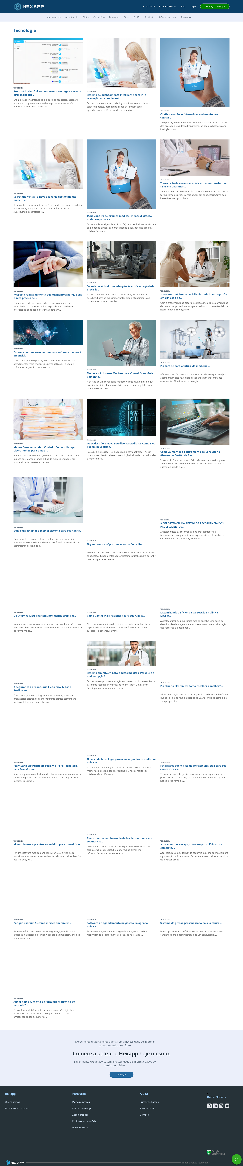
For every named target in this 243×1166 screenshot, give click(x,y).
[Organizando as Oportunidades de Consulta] (121, 507)
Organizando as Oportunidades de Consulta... (115, 544)
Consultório (99, 17)
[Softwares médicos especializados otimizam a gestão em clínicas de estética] (195, 264)
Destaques (114, 17)
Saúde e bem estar (167, 17)
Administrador (80, 1114)
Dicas (126, 17)
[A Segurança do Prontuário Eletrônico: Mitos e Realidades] (48, 660)
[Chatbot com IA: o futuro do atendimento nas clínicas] (195, 72)
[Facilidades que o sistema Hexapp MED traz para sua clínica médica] (195, 735)
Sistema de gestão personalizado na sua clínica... (191, 923)
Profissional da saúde (84, 1121)
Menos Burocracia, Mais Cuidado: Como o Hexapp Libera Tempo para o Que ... (44, 448)
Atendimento (71, 17)
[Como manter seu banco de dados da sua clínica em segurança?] (121, 811)
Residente (149, 17)
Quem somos (12, 1102)
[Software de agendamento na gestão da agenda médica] (121, 893)
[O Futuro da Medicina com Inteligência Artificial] (48, 588)
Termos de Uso (148, 1108)
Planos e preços (81, 1102)
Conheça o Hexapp (215, 6)
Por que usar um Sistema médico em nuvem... (43, 923)
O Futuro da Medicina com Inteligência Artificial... (45, 615)
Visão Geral (149, 6)
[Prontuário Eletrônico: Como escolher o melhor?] (195, 660)
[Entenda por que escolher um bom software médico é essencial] (48, 332)
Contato (144, 1114)
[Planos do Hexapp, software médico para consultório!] (48, 814)
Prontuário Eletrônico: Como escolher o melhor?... (191, 686)
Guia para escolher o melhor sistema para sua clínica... (48, 530)
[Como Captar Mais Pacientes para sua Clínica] (121, 588)
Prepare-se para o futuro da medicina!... (185, 366)
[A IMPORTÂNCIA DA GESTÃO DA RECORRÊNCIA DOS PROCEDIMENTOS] (195, 496)
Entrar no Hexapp (82, 1108)
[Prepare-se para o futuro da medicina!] (195, 339)
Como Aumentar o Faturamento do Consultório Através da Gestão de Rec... (190, 453)
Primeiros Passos (149, 1102)
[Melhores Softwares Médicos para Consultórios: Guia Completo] (121, 343)
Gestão (136, 17)
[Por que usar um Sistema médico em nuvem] (48, 893)
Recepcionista (80, 1127)
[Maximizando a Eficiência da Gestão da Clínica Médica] (195, 587)
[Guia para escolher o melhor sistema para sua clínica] (48, 500)
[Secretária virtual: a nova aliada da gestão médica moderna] (48, 164)
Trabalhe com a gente (17, 1108)
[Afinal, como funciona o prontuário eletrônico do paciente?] (48, 971)
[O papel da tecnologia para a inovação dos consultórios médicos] (121, 732)
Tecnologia (186, 17)
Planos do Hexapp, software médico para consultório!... (48, 844)
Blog (183, 6)
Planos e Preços (167, 6)
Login (193, 6)
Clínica (86, 17)
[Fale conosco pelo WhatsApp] (237, 1158)
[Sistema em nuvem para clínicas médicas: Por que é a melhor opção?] (121, 653)
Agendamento (54, 17)
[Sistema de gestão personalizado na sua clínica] (195, 893)
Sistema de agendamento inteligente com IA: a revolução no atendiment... (116, 96)
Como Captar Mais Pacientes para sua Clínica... (116, 615)
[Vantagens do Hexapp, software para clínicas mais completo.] (195, 814)
